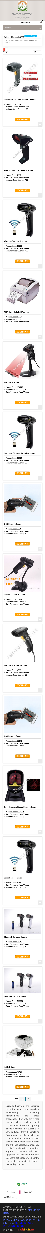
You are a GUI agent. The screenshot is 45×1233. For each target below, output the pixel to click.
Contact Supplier (30, 36)
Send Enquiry (22, 119)
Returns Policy (13, 1225)
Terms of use (24, 1222)
